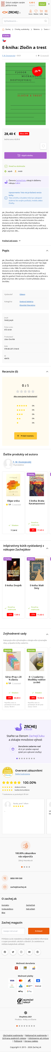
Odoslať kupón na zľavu (25, 562)
